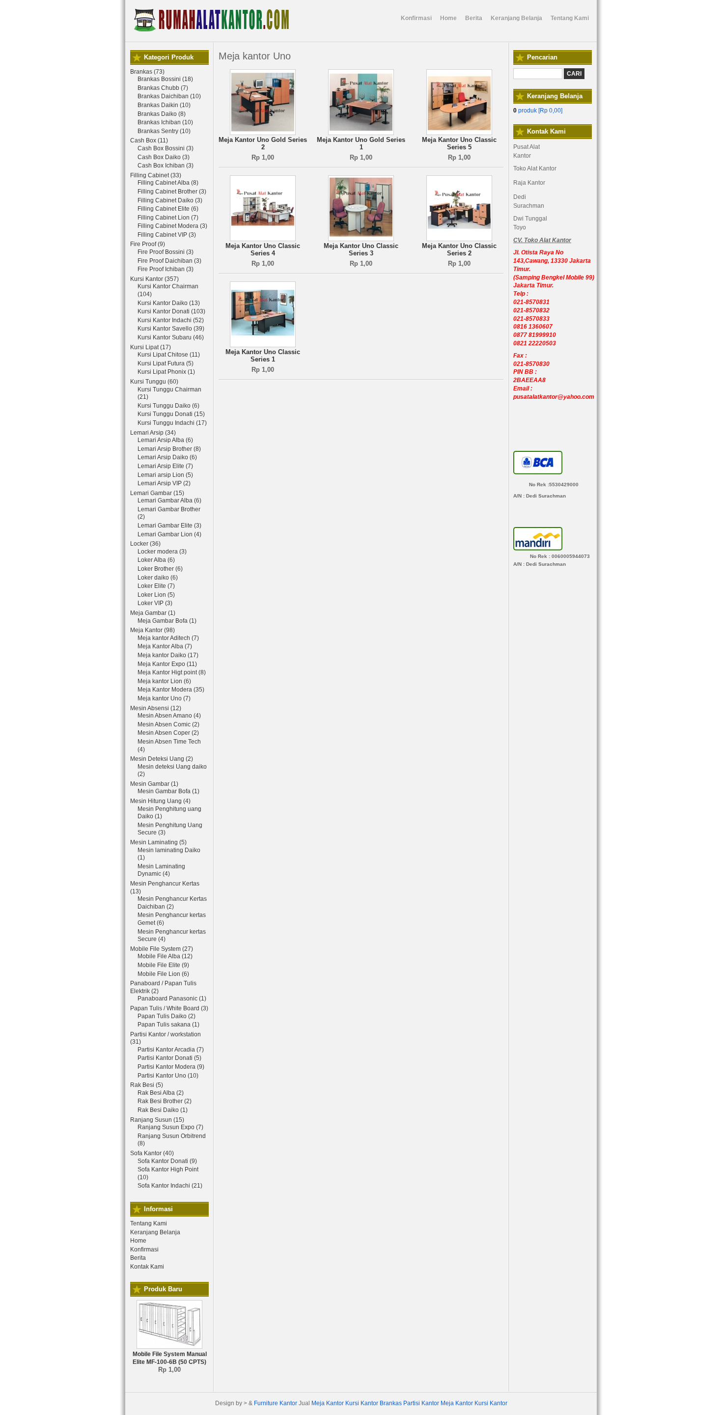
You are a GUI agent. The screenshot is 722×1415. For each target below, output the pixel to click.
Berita (138, 1257)
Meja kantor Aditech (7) (168, 638)
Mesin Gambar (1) (154, 783)
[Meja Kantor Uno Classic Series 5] (459, 133)
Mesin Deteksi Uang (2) (161, 758)
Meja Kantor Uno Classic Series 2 (459, 249)
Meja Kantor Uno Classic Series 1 (262, 355)
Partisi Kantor (421, 1403)
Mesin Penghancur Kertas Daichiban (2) (172, 902)
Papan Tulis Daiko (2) (166, 1016)
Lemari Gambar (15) (157, 493)
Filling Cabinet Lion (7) (168, 217)
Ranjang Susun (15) (157, 1119)
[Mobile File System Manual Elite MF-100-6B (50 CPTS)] (169, 1346)
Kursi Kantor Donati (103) (171, 311)
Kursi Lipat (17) (150, 347)
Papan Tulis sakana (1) (168, 1024)
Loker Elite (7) (156, 586)
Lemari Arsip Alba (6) (165, 440)
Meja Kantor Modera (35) (171, 689)
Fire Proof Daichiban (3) (169, 260)
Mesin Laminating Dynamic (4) (161, 870)
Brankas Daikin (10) (164, 105)
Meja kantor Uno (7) (164, 698)
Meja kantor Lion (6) (164, 681)
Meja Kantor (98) (152, 630)
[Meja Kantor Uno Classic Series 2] (459, 239)
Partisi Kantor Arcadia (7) (171, 1049)
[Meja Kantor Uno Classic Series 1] (263, 345)
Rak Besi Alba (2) (161, 1092)
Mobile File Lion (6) (163, 974)
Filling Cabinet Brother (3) (172, 191)
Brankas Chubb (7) (163, 87)
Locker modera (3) (162, 551)
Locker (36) (145, 543)
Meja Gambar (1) (152, 613)
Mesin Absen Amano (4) (169, 715)
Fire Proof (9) (147, 244)
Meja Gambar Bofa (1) (167, 620)
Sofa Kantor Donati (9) (167, 1161)
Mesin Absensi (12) (155, 708)
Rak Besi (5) (146, 1085)
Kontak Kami (147, 1266)
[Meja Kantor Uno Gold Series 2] (263, 133)
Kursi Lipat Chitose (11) (169, 354)
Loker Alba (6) (156, 559)
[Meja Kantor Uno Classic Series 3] (361, 239)
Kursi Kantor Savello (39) (171, 328)
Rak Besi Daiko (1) (163, 1110)
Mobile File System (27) (161, 948)
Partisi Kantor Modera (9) (171, 1066)
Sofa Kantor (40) (152, 1153)
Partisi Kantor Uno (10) (168, 1075)
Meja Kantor (327, 1403)
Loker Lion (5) (156, 594)
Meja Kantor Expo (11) (167, 664)
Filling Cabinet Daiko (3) (170, 200)
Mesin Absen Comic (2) (168, 724)
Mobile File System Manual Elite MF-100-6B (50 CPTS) (170, 1358)
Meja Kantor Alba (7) (165, 646)
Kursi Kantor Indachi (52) (171, 320)
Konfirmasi (144, 1249)
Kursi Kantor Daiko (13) (169, 303)
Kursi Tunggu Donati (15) (171, 414)
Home (138, 1240)
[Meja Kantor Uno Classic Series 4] (263, 239)
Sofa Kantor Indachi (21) (170, 1185)
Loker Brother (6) (160, 568)
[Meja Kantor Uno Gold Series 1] (361, 133)
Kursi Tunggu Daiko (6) (168, 405)
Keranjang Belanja (155, 1232)
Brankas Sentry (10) (164, 131)
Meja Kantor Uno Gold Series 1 (361, 143)
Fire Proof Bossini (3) (166, 252)
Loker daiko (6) (158, 577)
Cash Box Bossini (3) (166, 148)
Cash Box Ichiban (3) (166, 165)
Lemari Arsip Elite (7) (165, 466)
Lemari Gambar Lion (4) (169, 534)
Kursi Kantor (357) (154, 279)
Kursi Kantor (361, 1403)
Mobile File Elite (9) (163, 965)
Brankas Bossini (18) (165, 79)
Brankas (391, 1403)
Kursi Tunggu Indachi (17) (172, 422)
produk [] (537, 110)
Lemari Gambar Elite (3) (169, 525)
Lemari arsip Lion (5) (165, 475)
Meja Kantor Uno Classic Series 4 (262, 249)
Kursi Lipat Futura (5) (166, 363)
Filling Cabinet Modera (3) (172, 225)
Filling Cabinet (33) (155, 175)
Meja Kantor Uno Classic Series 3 (361, 249)
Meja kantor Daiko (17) (168, 655)
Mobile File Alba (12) (165, 956)
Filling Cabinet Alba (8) (168, 182)
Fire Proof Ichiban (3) (166, 269)
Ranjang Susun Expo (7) (170, 1127)
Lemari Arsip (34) (153, 432)
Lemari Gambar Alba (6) (169, 500)
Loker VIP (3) (155, 603)
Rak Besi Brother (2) (165, 1101)
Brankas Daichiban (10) (169, 96)
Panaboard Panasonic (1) (172, 998)
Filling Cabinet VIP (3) (167, 234)
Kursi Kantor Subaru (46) (171, 337)
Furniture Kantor (275, 1403)
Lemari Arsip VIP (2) (164, 483)
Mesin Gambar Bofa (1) (168, 791)
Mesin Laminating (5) (158, 842)
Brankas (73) (147, 71)
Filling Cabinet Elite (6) (168, 208)
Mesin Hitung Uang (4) (160, 801)
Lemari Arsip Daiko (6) (167, 457)
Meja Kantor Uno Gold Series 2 (263, 143)
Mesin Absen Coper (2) (168, 732)
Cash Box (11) (149, 140)
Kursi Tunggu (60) (154, 381)
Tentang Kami (148, 1223)
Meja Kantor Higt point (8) (172, 672)
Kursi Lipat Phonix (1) (166, 371)
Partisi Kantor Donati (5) (169, 1057)
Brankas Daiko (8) (162, 114)
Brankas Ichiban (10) (165, 122)
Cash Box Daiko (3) (164, 157)
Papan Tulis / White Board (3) (169, 1008)
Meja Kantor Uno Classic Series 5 (459, 143)
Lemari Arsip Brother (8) (169, 448)
